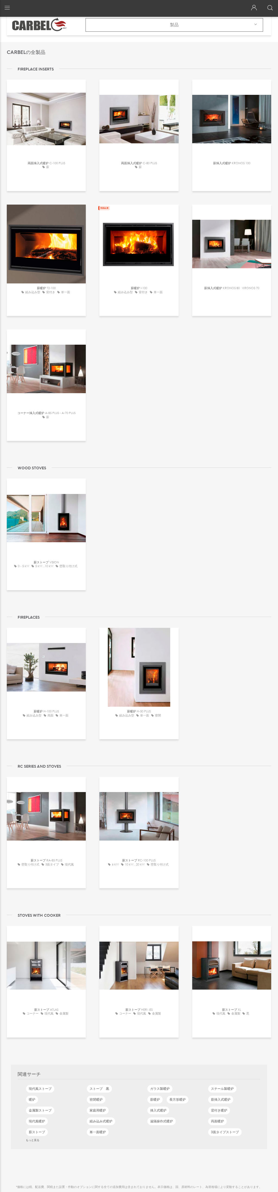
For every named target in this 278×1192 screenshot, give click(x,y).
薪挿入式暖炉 (220, 1099)
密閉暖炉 (96, 1099)
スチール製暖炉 (222, 1089)
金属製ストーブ (40, 1110)
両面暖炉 (217, 1121)
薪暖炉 (155, 1099)
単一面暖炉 (98, 1132)
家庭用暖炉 (98, 1110)
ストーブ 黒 (99, 1089)
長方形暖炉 (177, 1099)
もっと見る (32, 1140)
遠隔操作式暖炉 (161, 1121)
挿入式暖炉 (158, 1110)
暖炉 (32, 1099)
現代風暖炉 (37, 1121)
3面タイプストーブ (225, 1132)
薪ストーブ (37, 1132)
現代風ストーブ (40, 1089)
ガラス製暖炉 (160, 1089)
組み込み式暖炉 (101, 1121)
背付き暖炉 (219, 1110)
